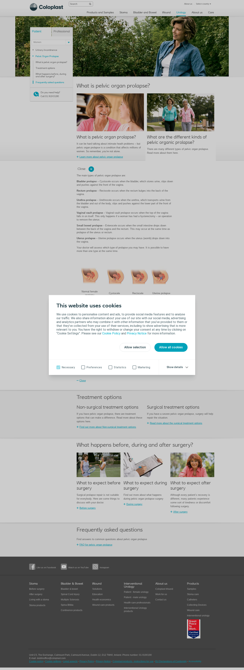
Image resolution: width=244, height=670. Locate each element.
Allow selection (135, 347)
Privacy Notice (137, 333)
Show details (175, 367)
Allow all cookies (171, 347)
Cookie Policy (111, 333)
